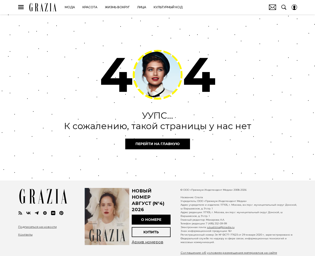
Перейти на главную (157, 144)
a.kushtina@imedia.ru (221, 227)
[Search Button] (284, 7)
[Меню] (21, 7)
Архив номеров (147, 242)
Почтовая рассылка (272, 7)
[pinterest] (61, 213)
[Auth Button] (294, 7)
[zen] (45, 213)
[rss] (20, 213)
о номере (151, 219)
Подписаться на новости (37, 227)
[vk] (28, 213)
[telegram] (37, 213)
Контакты (25, 234)
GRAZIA (43, 7)
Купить (151, 232)
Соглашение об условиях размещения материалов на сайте (229, 253)
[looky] (53, 213)
